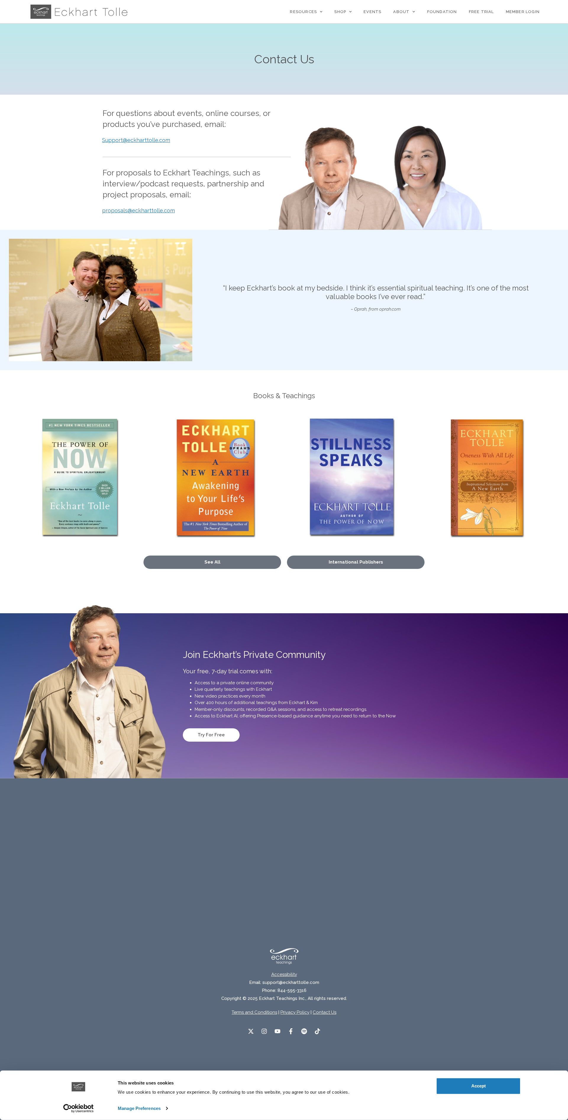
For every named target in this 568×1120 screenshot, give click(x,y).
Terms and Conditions (254, 1012)
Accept (478, 1085)
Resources (303, 11)
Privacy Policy (294, 1012)
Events (372, 11)
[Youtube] (277, 1031)
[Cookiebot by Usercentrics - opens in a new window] (78, 1108)
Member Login (523, 11)
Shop (340, 11)
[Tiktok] (317, 1031)
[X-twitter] (251, 1031)
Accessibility (284, 974)
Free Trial (481, 11)
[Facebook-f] (291, 1031)
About (401, 11)
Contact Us (324, 1012)
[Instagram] (264, 1031)
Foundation (442, 11)
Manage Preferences (139, 1108)
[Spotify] (304, 1031)
